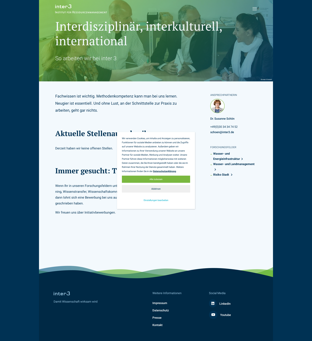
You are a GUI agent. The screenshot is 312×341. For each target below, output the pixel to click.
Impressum (159, 303)
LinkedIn (225, 303)
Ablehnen (156, 189)
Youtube (225, 315)
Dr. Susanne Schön (222, 118)
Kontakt (157, 325)
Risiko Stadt (221, 174)
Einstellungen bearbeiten (156, 200)
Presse (157, 317)
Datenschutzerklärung (164, 171)
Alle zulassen (156, 179)
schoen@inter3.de (222, 132)
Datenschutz (160, 310)
